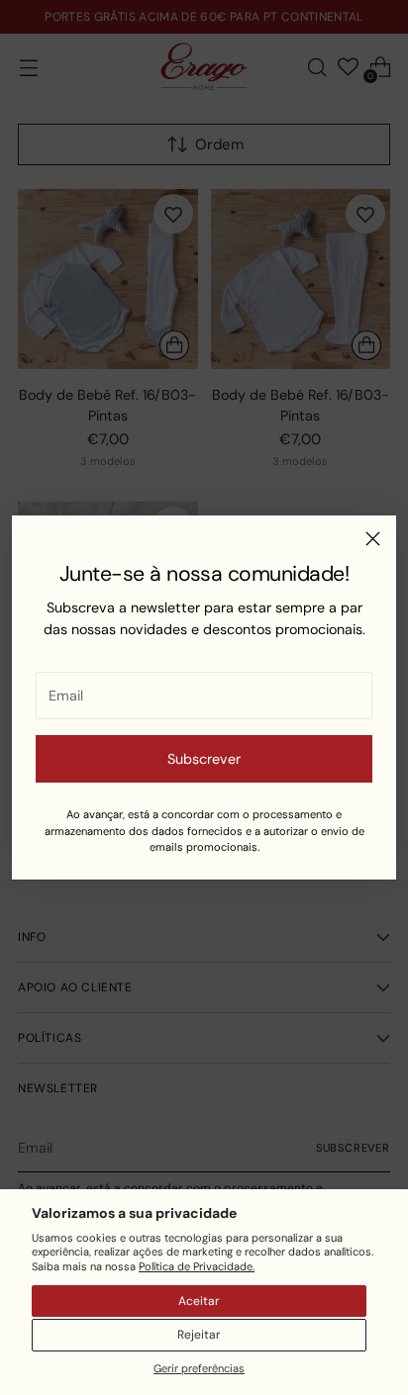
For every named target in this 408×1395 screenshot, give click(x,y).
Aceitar (199, 1301)
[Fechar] (372, 538)
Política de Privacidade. (197, 1266)
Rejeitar (199, 1335)
